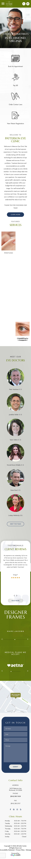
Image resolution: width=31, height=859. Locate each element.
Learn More (15, 215)
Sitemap (28, 850)
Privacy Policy (20, 850)
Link (15, 61)
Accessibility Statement (7, 850)
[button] (4, 639)
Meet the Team (15, 524)
